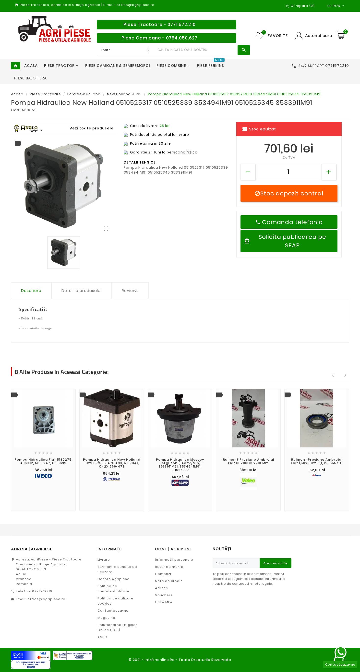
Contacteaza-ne (113, 610)
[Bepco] (317, 476)
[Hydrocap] (112, 479)
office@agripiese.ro (46, 599)
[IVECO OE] (43, 476)
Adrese (161, 588)
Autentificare (318, 35)
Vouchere (164, 595)
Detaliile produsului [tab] (81, 290)
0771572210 (42, 591)
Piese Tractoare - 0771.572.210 (159, 24)
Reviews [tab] (130, 290)
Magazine (106, 617)
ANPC (102, 637)
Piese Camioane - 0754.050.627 (159, 38)
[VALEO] (248, 481)
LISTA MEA (163, 602)
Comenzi (163, 573)
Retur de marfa (169, 566)
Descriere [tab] (31, 290)
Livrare (103, 559)
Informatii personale (174, 559)
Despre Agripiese (113, 579)
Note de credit (168, 581)
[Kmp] (180, 483)
